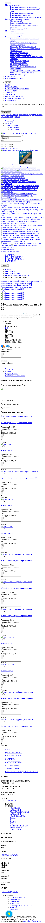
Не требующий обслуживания (21, 23)
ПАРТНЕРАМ (10, 101)
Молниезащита (10, 31)
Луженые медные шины (19, 65)
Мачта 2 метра (6, 450)
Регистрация (14, 129)
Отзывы (8, 371)
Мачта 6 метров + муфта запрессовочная (17, 726)
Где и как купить (11, 87)
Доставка (8, 93)
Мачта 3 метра (6, 505)
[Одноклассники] (4, 346)
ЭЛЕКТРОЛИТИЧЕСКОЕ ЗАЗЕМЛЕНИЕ (19, 813)
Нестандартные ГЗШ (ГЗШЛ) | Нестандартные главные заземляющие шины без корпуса (26, 57)
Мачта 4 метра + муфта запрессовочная (16, 616)
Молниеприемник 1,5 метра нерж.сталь (16, 423)
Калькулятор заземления (14, 79)
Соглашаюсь (36, 921)
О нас (7, 85)
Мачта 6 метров (7, 671)
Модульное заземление (13, 5)
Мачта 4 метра (6, 533)
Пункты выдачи (11, 91)
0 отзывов (8, 323)
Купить (4, 361)
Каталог (7, 146)
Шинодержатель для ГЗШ (19, 61)
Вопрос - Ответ (11, 374)
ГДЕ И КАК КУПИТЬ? (14, 97)
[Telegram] (9, 346)
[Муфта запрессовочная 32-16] (12, 293)
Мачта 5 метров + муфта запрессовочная (17, 698)
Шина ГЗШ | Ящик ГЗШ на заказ (22, 73)
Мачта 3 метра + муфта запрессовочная (16, 588)
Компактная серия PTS (18, 29)
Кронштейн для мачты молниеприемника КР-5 (19, 478)
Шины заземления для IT (19, 75)
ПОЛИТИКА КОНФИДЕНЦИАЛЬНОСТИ (21, 772)
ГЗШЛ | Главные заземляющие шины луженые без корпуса (23, 44)
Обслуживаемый (16, 21)
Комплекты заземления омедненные (23, 7)
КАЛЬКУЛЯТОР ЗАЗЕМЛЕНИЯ (16, 829)
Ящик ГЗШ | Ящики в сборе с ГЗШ (23, 47)
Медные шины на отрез (18, 63)
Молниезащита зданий (18, 33)
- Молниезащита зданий (22, 283)
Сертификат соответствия (15, 376)
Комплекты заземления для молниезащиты (26, 17)
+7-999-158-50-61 (7, 108)
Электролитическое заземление (17, 19)
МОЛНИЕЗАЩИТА (17, 816)
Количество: (5, 352)
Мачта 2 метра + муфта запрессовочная (16, 561)
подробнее (27, 921)
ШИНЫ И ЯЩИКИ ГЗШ (13, 821)
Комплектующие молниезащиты (17, 275)
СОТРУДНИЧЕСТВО (13, 762)
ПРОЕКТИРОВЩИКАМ (14, 99)
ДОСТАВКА (10, 95)
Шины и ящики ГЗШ (13, 37)
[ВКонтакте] (2, 346)
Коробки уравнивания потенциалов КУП (25, 71)
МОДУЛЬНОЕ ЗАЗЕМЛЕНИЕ (15, 809)
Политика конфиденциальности (17, 89)
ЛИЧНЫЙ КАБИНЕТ (13, 768)
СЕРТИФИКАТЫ (12, 765)
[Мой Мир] (7, 346)
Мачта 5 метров (7, 643)
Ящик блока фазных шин (19, 53)
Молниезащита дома (17, 35)
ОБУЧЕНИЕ (14, 901)
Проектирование (11, 77)
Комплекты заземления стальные (22, 13)
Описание (9, 369)
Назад (8, 3)
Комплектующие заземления (20, 15)
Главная (8, 269)
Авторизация (14, 127)
